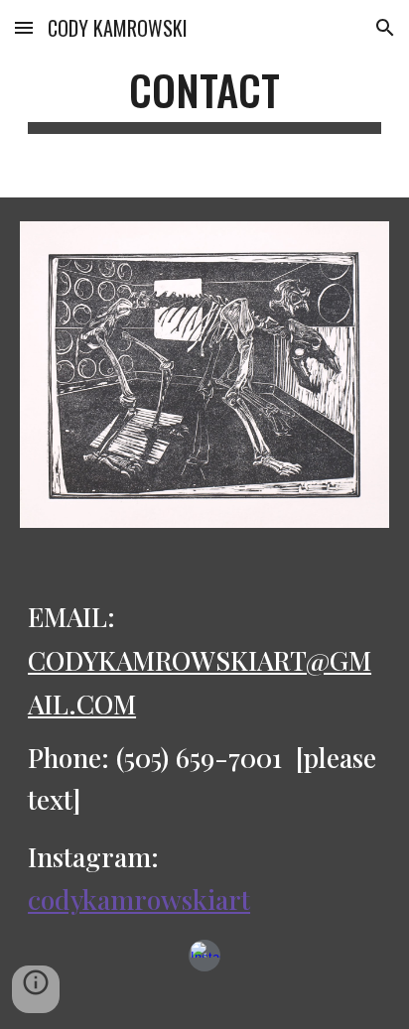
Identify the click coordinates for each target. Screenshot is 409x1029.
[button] (24, 27)
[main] (204, 99)
